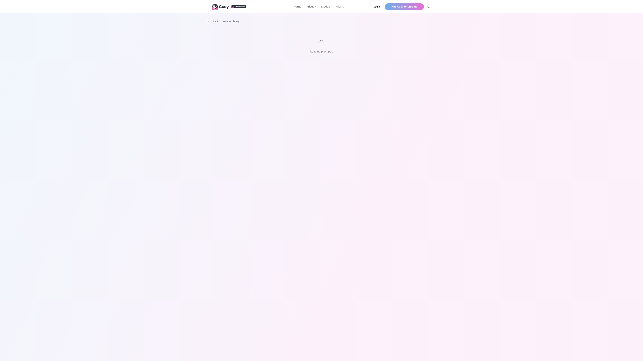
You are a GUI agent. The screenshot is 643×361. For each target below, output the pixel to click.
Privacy (311, 7)
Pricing (340, 7)
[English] (428, 7)
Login (377, 6)
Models (325, 7)
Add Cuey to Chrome (404, 6)
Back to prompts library (226, 21)
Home (297, 7)
